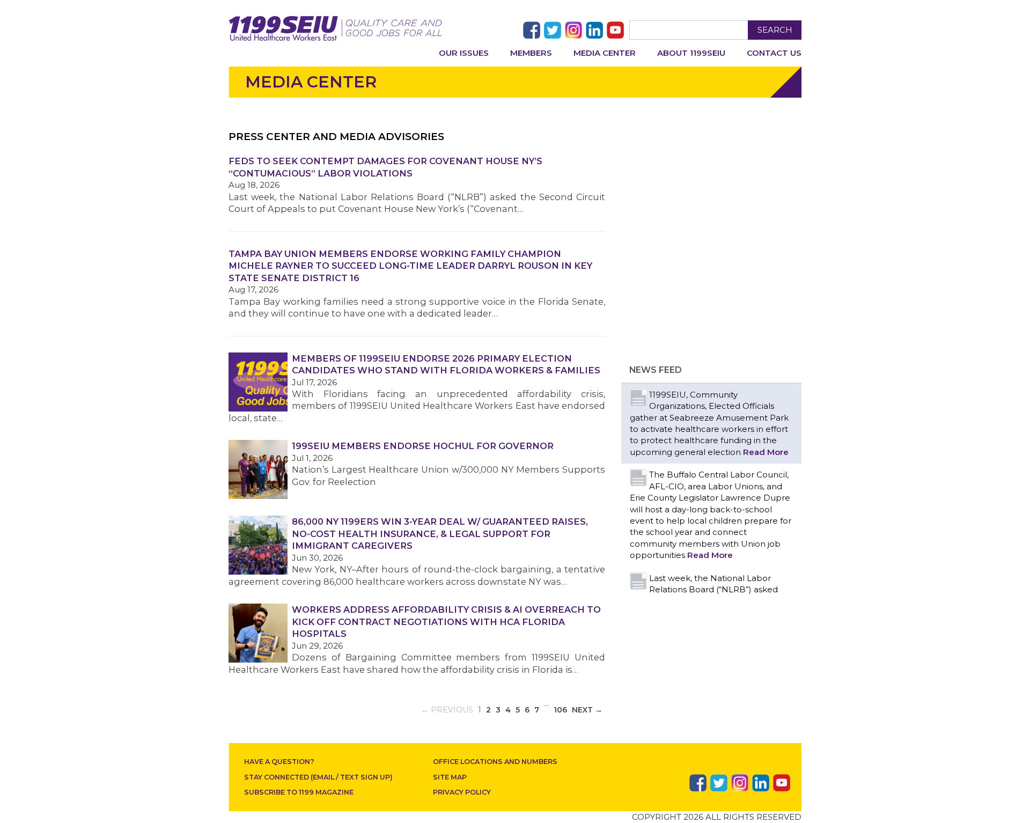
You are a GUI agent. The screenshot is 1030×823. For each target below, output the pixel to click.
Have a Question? (279, 762)
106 (560, 710)
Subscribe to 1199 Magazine (299, 792)
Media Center (604, 53)
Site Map (450, 777)
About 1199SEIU (691, 53)
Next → (587, 710)
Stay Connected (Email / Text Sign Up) (318, 777)
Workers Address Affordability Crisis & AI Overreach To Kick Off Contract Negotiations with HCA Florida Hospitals (446, 621)
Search (774, 30)
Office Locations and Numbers (495, 762)
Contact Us (774, 53)
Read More (766, 452)
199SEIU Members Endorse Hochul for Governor (423, 445)
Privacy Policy (462, 792)
